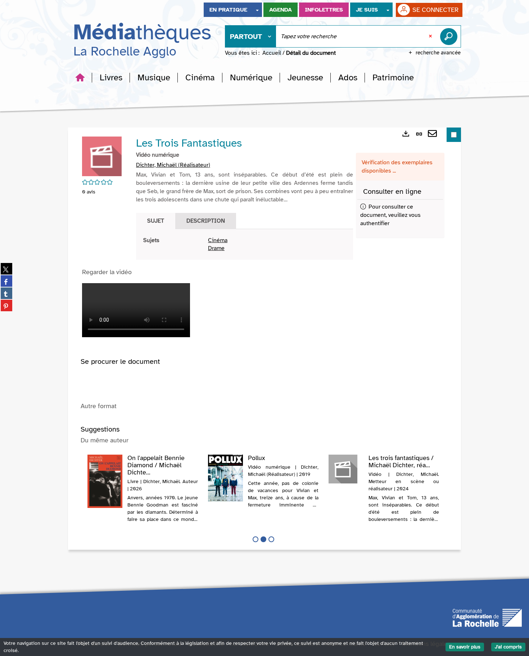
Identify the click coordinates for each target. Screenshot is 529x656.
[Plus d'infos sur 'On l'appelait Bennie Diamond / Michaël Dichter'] (105, 481)
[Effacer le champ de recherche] (431, 36)
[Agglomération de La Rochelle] (487, 617)
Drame (216, 248)
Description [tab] (205, 220)
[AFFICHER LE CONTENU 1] (255, 539)
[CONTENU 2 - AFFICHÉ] (263, 539)
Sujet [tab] (155, 220)
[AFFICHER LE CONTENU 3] (271, 539)
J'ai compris (508, 647)
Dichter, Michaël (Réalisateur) (173, 165)
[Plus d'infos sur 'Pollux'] (225, 478)
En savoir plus (464, 647)
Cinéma (217, 240)
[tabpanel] (244, 244)
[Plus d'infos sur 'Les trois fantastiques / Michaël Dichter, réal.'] (346, 469)
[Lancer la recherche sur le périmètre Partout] (450, 36)
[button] (111, 77)
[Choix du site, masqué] (257, 10)
